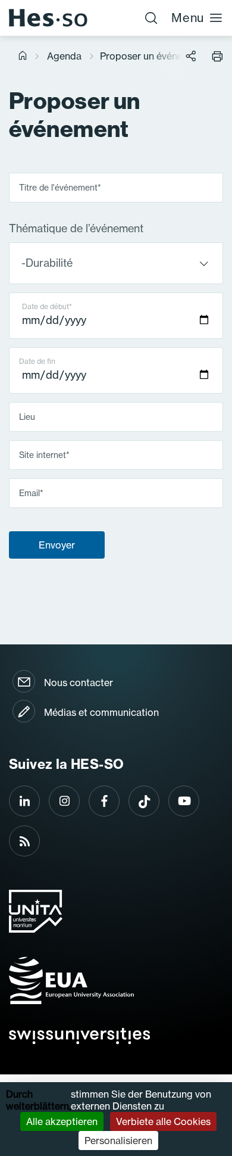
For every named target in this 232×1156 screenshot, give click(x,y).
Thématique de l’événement (76, 228)
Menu (187, 17)
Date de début (47, 306)
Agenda (64, 56)
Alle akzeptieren (62, 1121)
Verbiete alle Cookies (163, 1121)
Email (31, 492)
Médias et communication (101, 712)
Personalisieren (118, 1140)
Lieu (27, 416)
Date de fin (37, 361)
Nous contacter (78, 682)
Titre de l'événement (60, 187)
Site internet (44, 454)
